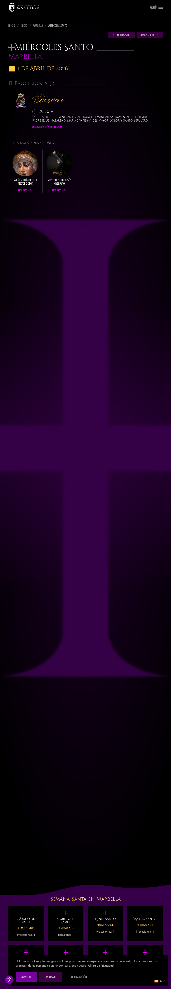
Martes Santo (124, 35)
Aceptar (26, 977)
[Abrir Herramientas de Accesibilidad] (9, 979)
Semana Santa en (85, 899)
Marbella (25, 57)
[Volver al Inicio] (24, 7)
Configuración (78, 977)
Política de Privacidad (100, 965)
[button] (156, 7)
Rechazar (50, 977)
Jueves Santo (147, 35)
